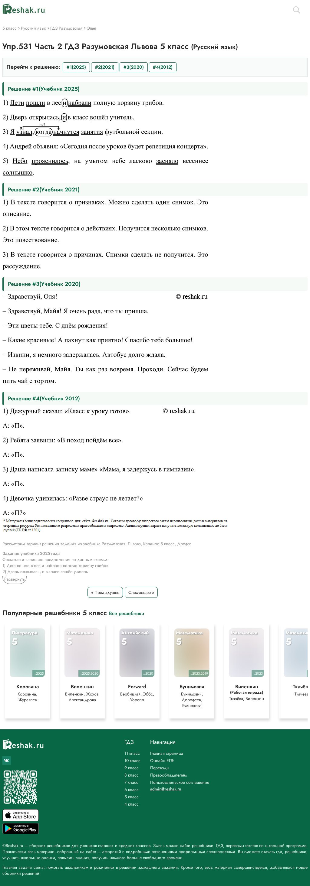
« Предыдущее (105, 592)
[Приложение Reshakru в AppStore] (20, 819)
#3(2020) (134, 67)
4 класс (131, 804)
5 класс (131, 797)
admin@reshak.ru (165, 789)
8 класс (131, 775)
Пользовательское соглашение (179, 782)
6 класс (131, 790)
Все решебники (126, 613)
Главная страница (166, 753)
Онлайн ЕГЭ (162, 760)
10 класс (132, 760)
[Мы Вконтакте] (6, 760)
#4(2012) (163, 67)
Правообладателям (168, 775)
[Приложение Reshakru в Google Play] (20, 832)
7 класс (131, 782)
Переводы (159, 768)
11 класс (132, 753)
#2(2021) (104, 67)
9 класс (131, 768)
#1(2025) (76, 67)
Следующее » (141, 592)
